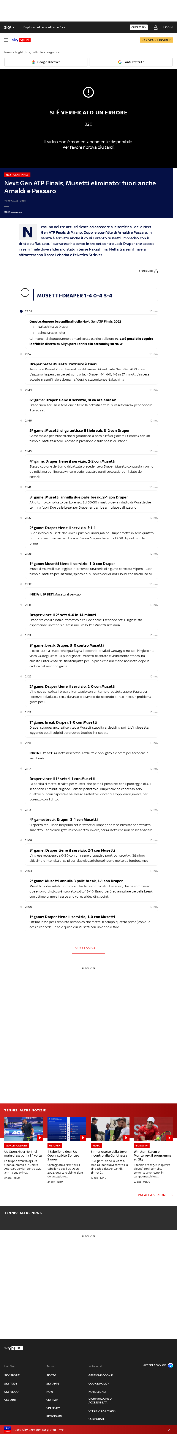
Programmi (54, 1416)
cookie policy (98, 1383)
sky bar (52, 1400)
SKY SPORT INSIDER (156, 40)
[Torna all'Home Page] (21, 40)
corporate (96, 1418)
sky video (11, 1391)
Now (49, 1391)
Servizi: (50, 1366)
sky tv (51, 1375)
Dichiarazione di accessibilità (100, 1400)
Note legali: (95, 1366)
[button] (81, 1429)
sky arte (10, 1400)
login (168, 27)
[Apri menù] (6, 40)
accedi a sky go (154, 1365)
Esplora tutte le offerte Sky (44, 27)
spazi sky (53, 1408)
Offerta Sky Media (101, 1410)
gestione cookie (100, 1375)
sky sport (11, 1375)
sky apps (53, 1383)
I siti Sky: (9, 1366)
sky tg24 (10, 1383)
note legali (97, 1391)
